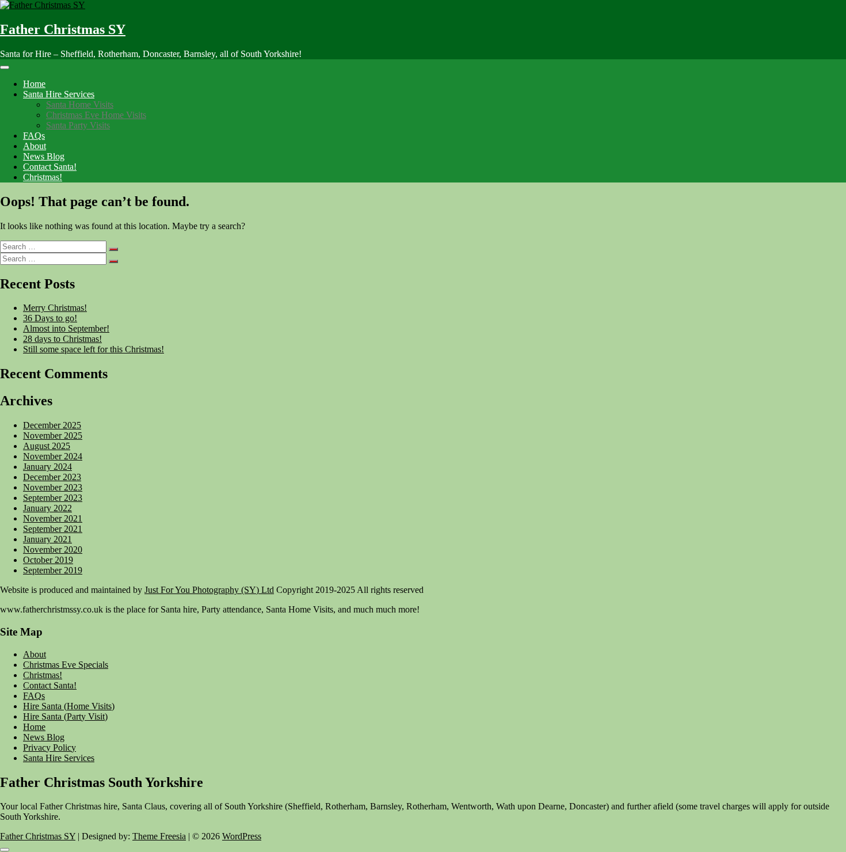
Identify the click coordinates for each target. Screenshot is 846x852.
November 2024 (52, 456)
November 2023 (52, 487)
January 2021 (47, 539)
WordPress (241, 836)
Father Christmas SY (62, 29)
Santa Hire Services (58, 94)
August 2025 (46, 446)
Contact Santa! (50, 167)
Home (34, 84)
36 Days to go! (50, 318)
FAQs (34, 135)
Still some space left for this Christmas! (93, 349)
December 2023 (52, 477)
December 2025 (52, 425)
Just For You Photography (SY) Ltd (209, 590)
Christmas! (42, 177)
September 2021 (52, 529)
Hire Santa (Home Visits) (69, 706)
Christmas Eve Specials (65, 665)
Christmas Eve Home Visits (96, 115)
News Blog (43, 156)
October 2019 (48, 560)
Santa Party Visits (78, 125)
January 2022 (47, 508)
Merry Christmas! (55, 308)
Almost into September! (66, 328)
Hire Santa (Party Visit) (65, 716)
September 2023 (52, 498)
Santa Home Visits (79, 104)
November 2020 (52, 549)
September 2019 (52, 570)
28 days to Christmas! (62, 339)
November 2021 (52, 518)
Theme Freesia (159, 836)
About (34, 146)
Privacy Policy (49, 747)
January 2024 (47, 466)
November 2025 (52, 435)
